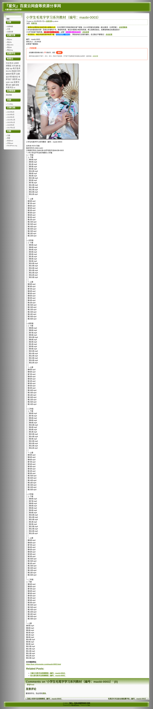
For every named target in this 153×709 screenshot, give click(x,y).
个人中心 (10, 104)
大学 (13, 66)
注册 (8, 135)
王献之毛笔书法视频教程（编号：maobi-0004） (48, 673)
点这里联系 (123, 27)
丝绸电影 (10, 26)
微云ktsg (10, 50)
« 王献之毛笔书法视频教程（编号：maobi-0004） (43, 699)
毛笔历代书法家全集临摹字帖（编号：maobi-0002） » (128, 699)
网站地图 (9, 95)
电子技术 (16, 68)
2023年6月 (10, 112)
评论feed (10, 143)
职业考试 (8, 71)
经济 (13, 74)
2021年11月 (11, 122)
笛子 (10, 79)
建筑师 (8, 74)
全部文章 (10, 32)
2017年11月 (11, 127)
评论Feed (30, 685)
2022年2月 (10, 117)
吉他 (17, 85)
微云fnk (9, 39)
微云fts (9, 42)
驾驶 (11, 68)
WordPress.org (12, 145)
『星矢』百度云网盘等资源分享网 (79, 703)
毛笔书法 (9, 87)
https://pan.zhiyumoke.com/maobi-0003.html (43, 664)
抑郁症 (8, 66)
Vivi (88, 705)
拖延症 (14, 71)
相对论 (15, 77)
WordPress (75, 705)
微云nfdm (10, 45)
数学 (9, 85)
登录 (8, 138)
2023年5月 (10, 114)
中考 (8, 29)
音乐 (19, 71)
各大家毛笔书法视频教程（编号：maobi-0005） (48, 675)
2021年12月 (11, 120)
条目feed (10, 141)
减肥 (13, 85)
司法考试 (9, 63)
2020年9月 (10, 125)
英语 (11, 82)
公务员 (16, 63)
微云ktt (9, 47)
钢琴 (16, 66)
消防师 (14, 79)
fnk (14, 87)
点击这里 (85, 32)
